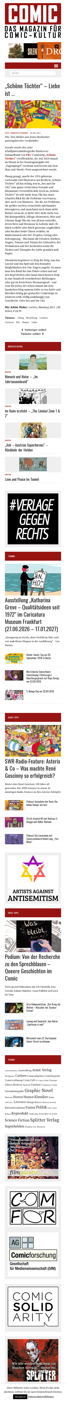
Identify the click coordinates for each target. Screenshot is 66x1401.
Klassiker (41, 1097)
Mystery (45, 1102)
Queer (54, 1108)
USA (34, 1127)
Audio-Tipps (13, 717)
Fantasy (36, 1084)
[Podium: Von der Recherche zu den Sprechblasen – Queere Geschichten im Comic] (33, 950)
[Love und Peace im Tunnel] (33, 470)
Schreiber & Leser (48, 1113)
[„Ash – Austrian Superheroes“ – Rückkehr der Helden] (33, 436)
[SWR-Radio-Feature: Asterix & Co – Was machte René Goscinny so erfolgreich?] (33, 754)
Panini (30, 1107)
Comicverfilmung (14, 1080)
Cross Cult (29, 1080)
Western (41, 1126)
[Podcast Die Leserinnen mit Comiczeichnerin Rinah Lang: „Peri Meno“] (14, 842)
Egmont (27, 1084)
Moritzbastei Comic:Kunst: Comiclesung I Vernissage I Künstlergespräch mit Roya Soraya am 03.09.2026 (42, 676)
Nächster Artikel (31, 333)
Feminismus (46, 1085)
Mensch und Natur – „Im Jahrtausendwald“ (21, 379)
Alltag (20, 317)
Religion (8, 1114)
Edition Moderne (13, 1084)
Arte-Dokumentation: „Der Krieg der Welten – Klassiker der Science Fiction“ (43, 1007)
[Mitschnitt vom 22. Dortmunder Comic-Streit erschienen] (14, 1045)
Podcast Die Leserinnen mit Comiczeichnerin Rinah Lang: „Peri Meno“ (42, 839)
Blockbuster (10, 1076)
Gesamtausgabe (14, 1091)
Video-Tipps (13, 912)
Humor (25, 322)
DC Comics (39, 1080)
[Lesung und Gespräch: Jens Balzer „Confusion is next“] (14, 1028)
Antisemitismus (11, 1070)
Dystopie (53, 1080)
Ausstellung (24, 1070)
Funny (54, 1085)
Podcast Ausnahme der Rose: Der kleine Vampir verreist (42, 803)
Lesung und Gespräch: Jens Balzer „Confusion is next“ (42, 1022)
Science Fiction (17, 1120)
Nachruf (53, 1102)
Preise (50, 1108)
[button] (33, 50)
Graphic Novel (39, 1090)
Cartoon (9, 322)
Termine (11, 556)
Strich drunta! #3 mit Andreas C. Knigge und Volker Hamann (42, 820)
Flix (28, 155)
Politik (41, 1107)
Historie (9, 1097)
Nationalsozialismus (15, 1107)
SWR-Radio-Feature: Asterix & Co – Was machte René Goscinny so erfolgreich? (32, 768)
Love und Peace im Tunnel (22, 479)
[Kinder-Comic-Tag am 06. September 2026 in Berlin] (14, 661)
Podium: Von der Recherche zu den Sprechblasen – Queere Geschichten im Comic (32, 967)
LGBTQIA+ (9, 1102)
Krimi (51, 1097)
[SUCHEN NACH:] (33, 72)
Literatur (20, 1102)
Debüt (46, 1080)
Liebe (34, 322)
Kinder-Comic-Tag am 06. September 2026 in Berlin (38, 656)
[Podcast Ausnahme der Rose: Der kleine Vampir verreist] (14, 808)
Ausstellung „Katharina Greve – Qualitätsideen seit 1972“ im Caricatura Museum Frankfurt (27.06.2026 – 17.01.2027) (32, 614)
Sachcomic (33, 1114)
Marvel (38, 1102)
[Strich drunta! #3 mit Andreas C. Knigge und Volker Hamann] (14, 825)
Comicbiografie (52, 1075)
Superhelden (14, 1126)
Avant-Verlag (42, 1070)
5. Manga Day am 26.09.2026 (40, 691)
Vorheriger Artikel (35, 329)
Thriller (29, 1126)
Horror (18, 1097)
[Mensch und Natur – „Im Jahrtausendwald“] (33, 367)
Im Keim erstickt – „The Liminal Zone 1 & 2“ (32, 413)
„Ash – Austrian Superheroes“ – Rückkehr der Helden (26, 447)
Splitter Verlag (44, 1120)
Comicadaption (35, 1076)
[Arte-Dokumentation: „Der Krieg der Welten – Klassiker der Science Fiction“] (14, 1011)
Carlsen (44, 317)
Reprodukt (19, 1113)
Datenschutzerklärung (41, 1396)
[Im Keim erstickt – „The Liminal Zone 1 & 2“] (33, 402)
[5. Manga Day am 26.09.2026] (14, 698)
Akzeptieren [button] (20, 1396)
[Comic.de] (33, 20)
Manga (30, 1102)
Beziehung (31, 317)
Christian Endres (19, 133)
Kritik (8, 372)
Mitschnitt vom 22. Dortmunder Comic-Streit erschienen (41, 1039)
